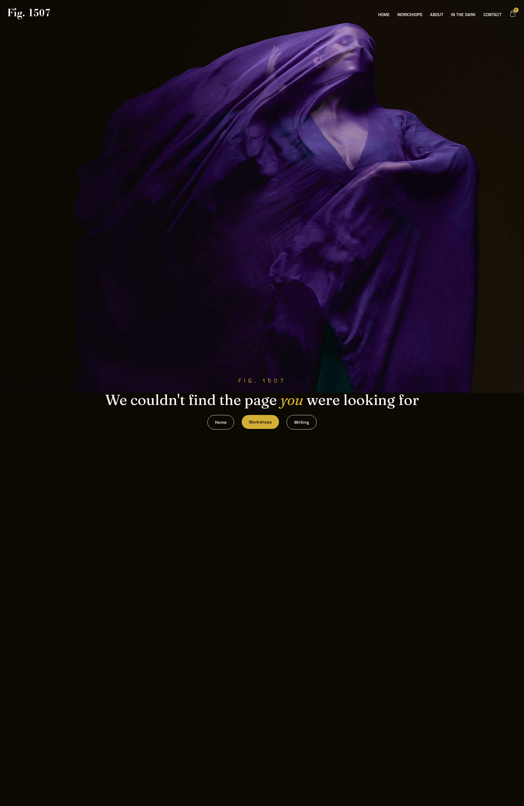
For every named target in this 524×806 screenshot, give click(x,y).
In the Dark (463, 14)
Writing (301, 422)
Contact (492, 14)
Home (384, 14)
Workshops (409, 14)
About (436, 14)
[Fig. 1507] (29, 15)
